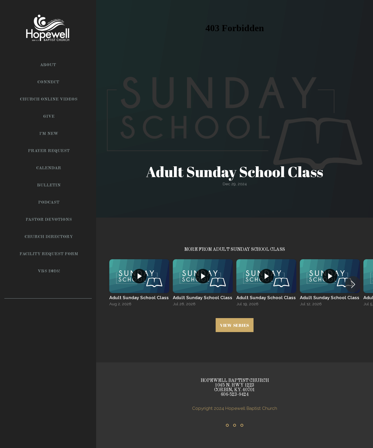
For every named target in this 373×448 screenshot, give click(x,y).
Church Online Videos (49, 99)
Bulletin (49, 185)
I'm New (48, 134)
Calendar (48, 168)
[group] (139, 284)
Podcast (48, 202)
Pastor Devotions (49, 220)
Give (48, 116)
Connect (48, 82)
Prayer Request (49, 151)
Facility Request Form (49, 254)
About (48, 65)
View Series (234, 325)
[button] (353, 284)
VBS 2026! (49, 271)
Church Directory (48, 237)
